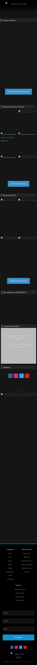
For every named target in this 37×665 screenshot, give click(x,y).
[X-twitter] (21, 376)
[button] (27, 14)
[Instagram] (16, 376)
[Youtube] (27, 376)
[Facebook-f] (10, 376)
